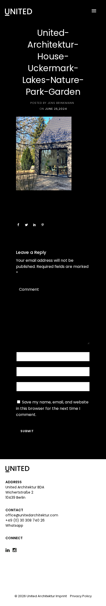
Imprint (61, 596)
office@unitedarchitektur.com (31, 515)
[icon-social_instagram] (16, 550)
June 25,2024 (56, 109)
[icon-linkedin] (8, 550)
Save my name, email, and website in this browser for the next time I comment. (52, 408)
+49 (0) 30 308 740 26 (25, 520)
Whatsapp (14, 525)
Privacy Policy (81, 596)
